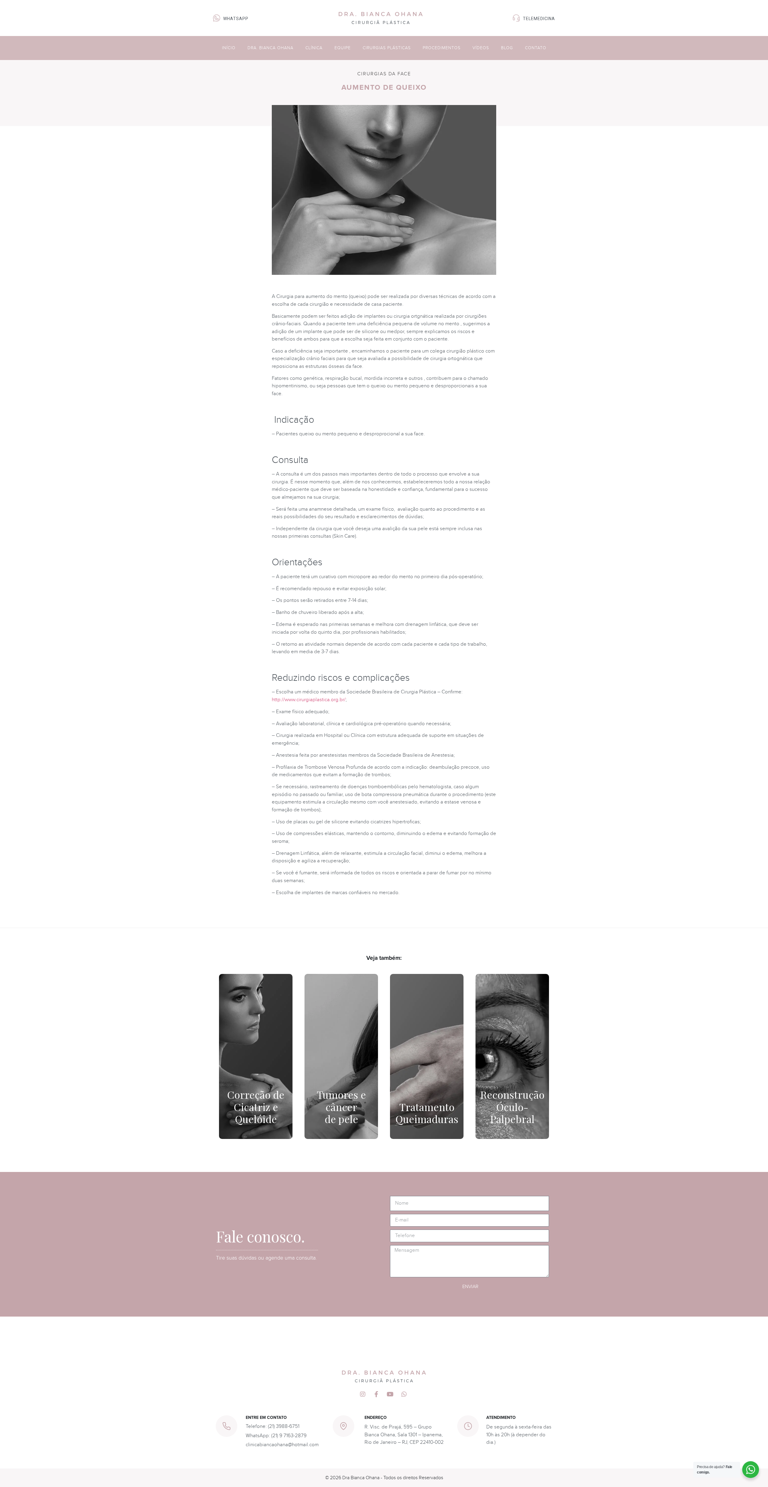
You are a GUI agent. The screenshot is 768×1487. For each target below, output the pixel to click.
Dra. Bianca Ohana (270, 48)
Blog (507, 48)
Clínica (313, 48)
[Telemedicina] (516, 18)
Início (229, 48)
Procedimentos (441, 48)
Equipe (342, 48)
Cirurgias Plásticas (387, 48)
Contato (535, 48)
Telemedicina (539, 18)
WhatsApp (235, 18)
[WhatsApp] (216, 18)
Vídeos (480, 48)
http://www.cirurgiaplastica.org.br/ (309, 700)
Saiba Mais (255, 1127)
